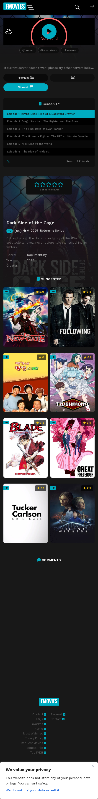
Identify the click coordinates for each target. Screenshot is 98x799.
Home (38, 728)
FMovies (15, 6)
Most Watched (33, 733)
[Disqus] (49, 625)
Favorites (37, 724)
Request (57, 714)
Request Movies (32, 743)
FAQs (39, 719)
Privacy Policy (34, 738)
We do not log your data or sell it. (33, 790)
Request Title (34, 747)
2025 (30, 260)
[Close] (93, 766)
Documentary (37, 255)
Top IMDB (36, 752)
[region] (49, 780)
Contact (37, 714)
